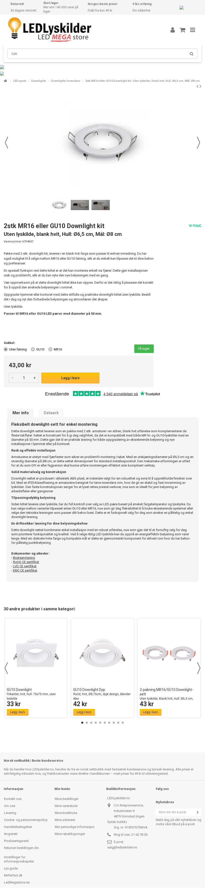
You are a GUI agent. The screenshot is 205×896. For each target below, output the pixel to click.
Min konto (62, 789)
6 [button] (105, 723)
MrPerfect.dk (13, 875)
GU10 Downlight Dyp (101, 694)
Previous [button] (6, 668)
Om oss (9, 806)
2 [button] (87, 723)
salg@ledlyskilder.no (122, 847)
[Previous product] (197, 86)
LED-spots (19, 81)
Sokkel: (10, 343)
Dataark (51, 413)
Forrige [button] (6, 142)
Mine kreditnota (66, 813)
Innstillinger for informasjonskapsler (19, 859)
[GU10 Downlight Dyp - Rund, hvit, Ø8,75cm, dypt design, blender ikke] (102, 653)
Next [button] (198, 668)
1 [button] (82, 723)
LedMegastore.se (17, 882)
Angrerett (11, 834)
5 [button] (100, 723)
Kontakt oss (13, 799)
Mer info (20, 413)
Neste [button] (198, 142)
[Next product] (200, 86)
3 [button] (91, 723)
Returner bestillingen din (21, 848)
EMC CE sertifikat (25, 570)
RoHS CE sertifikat (26, 562)
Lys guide (11, 868)
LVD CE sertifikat (24, 566)
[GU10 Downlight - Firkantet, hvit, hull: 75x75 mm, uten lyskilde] (36, 653)
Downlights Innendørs (65, 81)
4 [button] (96, 723)
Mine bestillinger (66, 799)
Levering (10, 813)
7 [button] (109, 723)
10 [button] (123, 723)
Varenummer (13, 241)
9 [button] (118, 723)
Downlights (38, 81)
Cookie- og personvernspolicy (26, 820)
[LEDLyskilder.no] (81, 29)
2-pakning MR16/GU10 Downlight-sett (166, 696)
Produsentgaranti (16, 841)
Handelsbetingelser (18, 827)
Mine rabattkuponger (70, 834)
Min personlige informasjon (74, 827)
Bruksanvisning (24, 558)
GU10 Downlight (31, 694)
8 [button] (114, 723)
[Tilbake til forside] (5, 81)
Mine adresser (65, 820)
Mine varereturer (66, 806)
